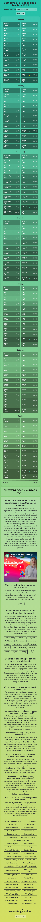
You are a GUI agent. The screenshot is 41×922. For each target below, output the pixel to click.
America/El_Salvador (12, 850)
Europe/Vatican (29, 834)
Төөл (14, 647)
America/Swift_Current (28, 837)
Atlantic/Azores (12, 847)
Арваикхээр (32, 641)
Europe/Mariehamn (12, 887)
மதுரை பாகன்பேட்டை (32, 652)
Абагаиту (23, 652)
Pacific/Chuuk (29, 850)
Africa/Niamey (29, 827)
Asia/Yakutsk (12, 824)
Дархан (20, 638)
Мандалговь (17, 644)
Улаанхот (33, 644)
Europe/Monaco (12, 878)
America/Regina (29, 891)
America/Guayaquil (12, 844)
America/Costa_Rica (29, 903)
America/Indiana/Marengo (13, 856)
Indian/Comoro (29, 831)
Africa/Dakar (31, 860)
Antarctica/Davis (30, 856)
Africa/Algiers (9, 866)
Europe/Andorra (29, 844)
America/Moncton (29, 863)
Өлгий (26, 644)
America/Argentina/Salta (20, 840)
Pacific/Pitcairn (29, 878)
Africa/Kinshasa (29, 884)
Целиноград (32, 647)
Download (20, 13)
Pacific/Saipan (29, 847)
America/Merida (29, 853)
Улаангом (22, 647)
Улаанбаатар (9, 638)
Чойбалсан (9, 641)
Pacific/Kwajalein (12, 897)
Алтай (7, 647)
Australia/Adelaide (12, 863)
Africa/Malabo (29, 900)
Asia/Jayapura (12, 875)
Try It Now (20, 603)
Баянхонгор (20, 641)
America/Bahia (12, 837)
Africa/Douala (12, 881)
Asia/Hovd (32, 866)
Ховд (7, 652)
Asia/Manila (29, 897)
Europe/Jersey (12, 834)
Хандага (15, 652)
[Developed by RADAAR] (20, 911)
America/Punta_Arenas (12, 891)
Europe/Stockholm (12, 853)
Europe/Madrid (29, 887)
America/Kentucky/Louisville (14, 860)
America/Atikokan (12, 827)
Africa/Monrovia (29, 824)
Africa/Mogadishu (12, 894)
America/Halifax (12, 903)
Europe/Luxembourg (12, 900)
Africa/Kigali (29, 894)
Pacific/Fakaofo (12, 831)
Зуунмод (8, 644)
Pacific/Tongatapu (12, 870)
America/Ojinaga (12, 884)
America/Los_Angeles (29, 881)
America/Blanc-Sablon (29, 870)
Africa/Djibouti (21, 866)
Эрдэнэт (32, 638)
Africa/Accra (29, 875)
